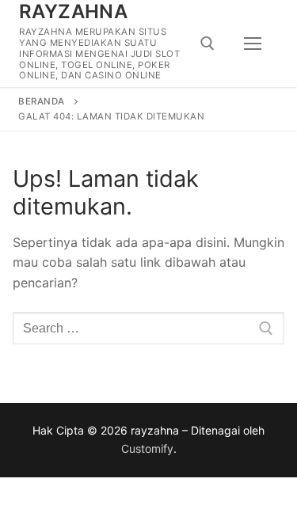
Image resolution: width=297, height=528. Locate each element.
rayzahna (73, 11)
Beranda (41, 101)
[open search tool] (207, 43)
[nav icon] (252, 43)
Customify (147, 448)
